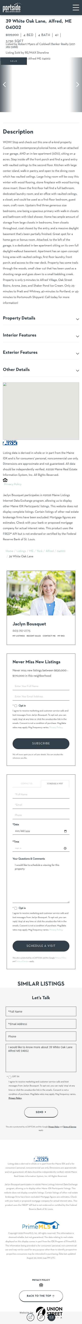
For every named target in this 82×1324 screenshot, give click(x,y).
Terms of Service (22, 961)
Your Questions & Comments (29, 859)
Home (9, 551)
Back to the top (39, 1296)
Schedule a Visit (55, 784)
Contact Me (49, 636)
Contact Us (26, 784)
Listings (21, 551)
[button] (6, 84)
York (40, 551)
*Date (16, 824)
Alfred (50, 551)
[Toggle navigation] (76, 7)
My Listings (19, 636)
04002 (61, 551)
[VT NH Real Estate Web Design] (49, 1312)
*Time (16, 842)
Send (39, 1112)
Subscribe (41, 743)
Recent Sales (34, 636)
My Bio (61, 636)
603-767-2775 (21, 630)
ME (31, 551)
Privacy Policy (13, 484)
